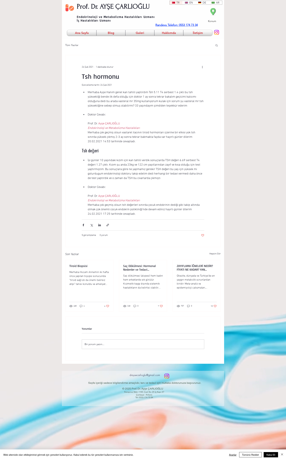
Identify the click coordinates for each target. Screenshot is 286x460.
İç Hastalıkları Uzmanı (94, 20)
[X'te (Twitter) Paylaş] (91, 225)
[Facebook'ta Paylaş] (83, 225)
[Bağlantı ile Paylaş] (107, 225)
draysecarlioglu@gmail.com (145, 375)
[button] (216, 45)
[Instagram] (216, 32)
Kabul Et (270, 454)
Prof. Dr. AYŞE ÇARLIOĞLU (113, 6)
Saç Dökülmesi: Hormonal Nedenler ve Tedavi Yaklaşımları (139, 267)
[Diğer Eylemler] (202, 67)
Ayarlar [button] (233, 454)
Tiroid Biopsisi (78, 266)
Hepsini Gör (215, 253)
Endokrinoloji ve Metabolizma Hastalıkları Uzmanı (116, 17)
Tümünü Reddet (250, 454)
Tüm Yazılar (71, 45)
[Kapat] (282, 454)
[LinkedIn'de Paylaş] (99, 225)
